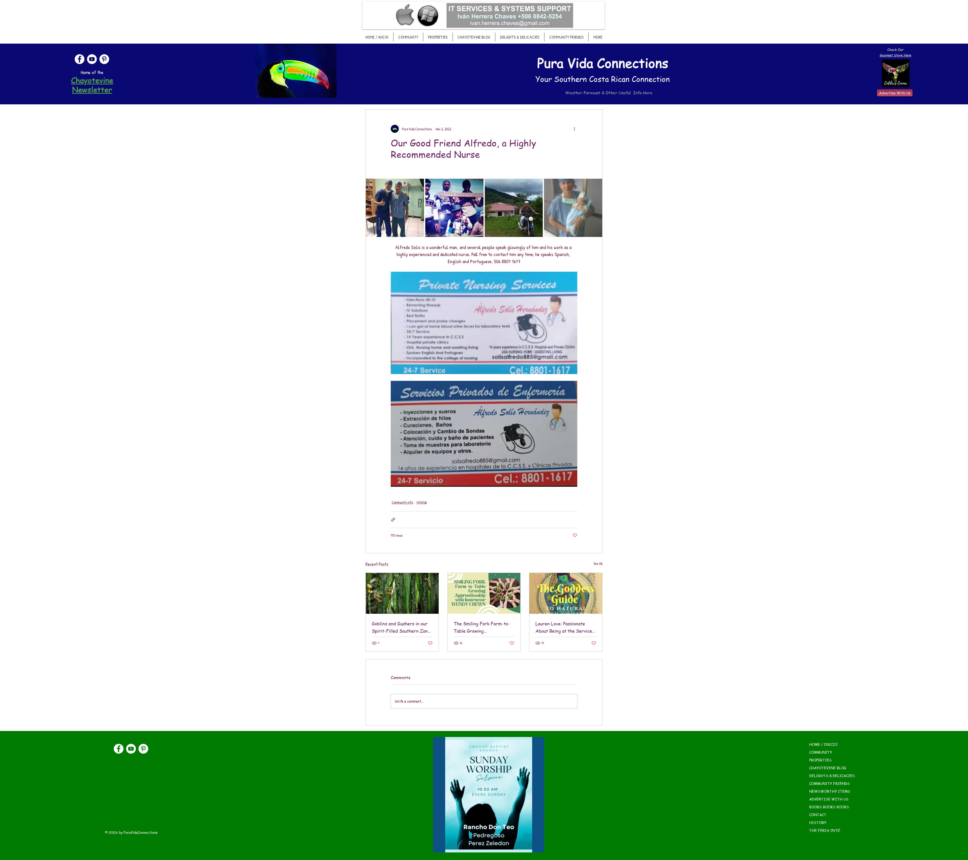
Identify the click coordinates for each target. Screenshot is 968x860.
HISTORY (817, 822)
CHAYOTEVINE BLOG (827, 767)
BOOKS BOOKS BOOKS (829, 806)
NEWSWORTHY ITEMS (829, 791)
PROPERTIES (820, 759)
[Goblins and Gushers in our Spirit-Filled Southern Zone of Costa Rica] (402, 593)
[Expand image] (395, 208)
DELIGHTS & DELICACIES (832, 775)
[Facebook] (79, 59)
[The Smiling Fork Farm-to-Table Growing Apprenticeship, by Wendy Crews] (484, 593)
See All (597, 563)
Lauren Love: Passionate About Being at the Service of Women (563, 627)
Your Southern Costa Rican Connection (602, 79)
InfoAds (422, 502)
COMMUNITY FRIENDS (829, 783)
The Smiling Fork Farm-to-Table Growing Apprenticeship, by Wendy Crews (482, 627)
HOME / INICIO (823, 744)
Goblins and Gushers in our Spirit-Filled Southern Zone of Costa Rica (401, 627)
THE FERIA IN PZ (824, 830)
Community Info (402, 502)
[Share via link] (393, 519)
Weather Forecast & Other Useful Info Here (608, 93)
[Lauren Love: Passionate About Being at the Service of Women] (565, 593)
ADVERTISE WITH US (829, 799)
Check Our (895, 49)
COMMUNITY (820, 752)
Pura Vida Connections (602, 63)
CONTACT (817, 814)
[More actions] (574, 129)
